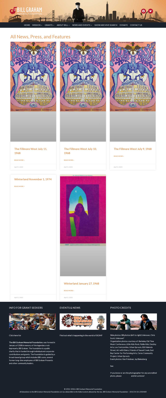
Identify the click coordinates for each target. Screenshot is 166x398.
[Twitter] (150, 11)
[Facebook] (143, 11)
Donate (124, 25)
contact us (126, 376)
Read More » (19, 160)
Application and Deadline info (35, 335)
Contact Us (136, 25)
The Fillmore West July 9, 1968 (133, 148)
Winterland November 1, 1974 (32, 179)
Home (27, 25)
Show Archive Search (106, 25)
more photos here (121, 366)
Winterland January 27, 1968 (81, 283)
